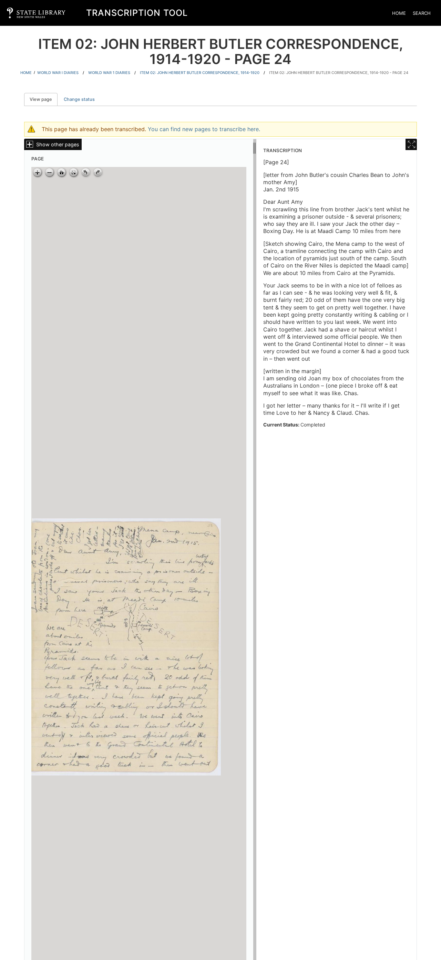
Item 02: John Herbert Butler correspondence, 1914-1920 (199, 72)
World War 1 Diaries (109, 72)
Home (399, 13)
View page (44, 99)
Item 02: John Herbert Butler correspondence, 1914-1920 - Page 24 (338, 72)
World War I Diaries (58, 72)
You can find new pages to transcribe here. (204, 129)
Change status (79, 99)
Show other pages (57, 144)
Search (422, 13)
